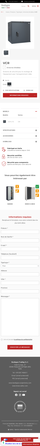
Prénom (4, 228)
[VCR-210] (20, 33)
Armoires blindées (28, 12)
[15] (3, 442)
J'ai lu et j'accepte (17, 339)
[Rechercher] (28, 6)
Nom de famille (7, 237)
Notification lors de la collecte (14, 444)
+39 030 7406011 (21, 373)
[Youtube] (23, 395)
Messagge (5, 296)
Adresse (4, 271)
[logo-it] (5, 6)
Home (8, 12)
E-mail (4, 245)
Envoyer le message (20, 347)
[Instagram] (20, 395)
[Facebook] (16, 395)
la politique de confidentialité (23, 339)
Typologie (19, 12)
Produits (12, 12)
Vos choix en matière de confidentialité (22, 439)
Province (4, 288)
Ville (3, 279)
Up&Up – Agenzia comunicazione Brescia (21, 429)
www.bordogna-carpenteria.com (20, 383)
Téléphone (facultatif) (9, 254)
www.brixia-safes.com (20, 386)
